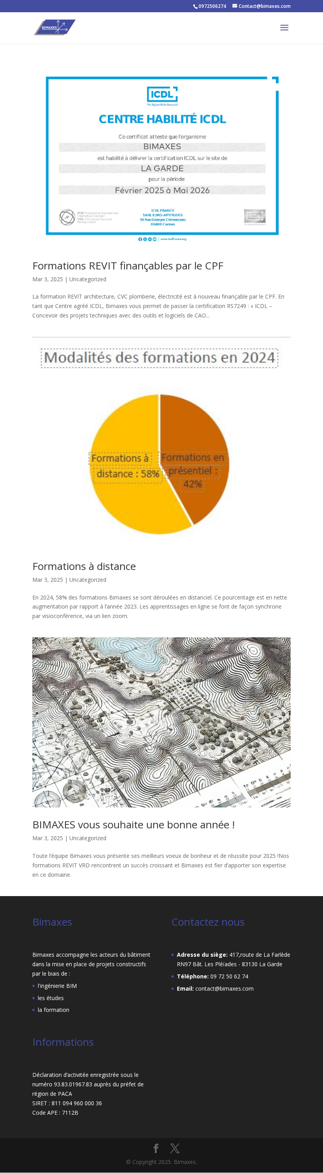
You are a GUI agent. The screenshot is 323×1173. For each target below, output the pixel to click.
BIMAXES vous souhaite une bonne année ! (133, 824)
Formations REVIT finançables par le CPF (127, 265)
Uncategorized (87, 279)
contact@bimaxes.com (224, 988)
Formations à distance (84, 566)
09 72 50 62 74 (229, 976)
